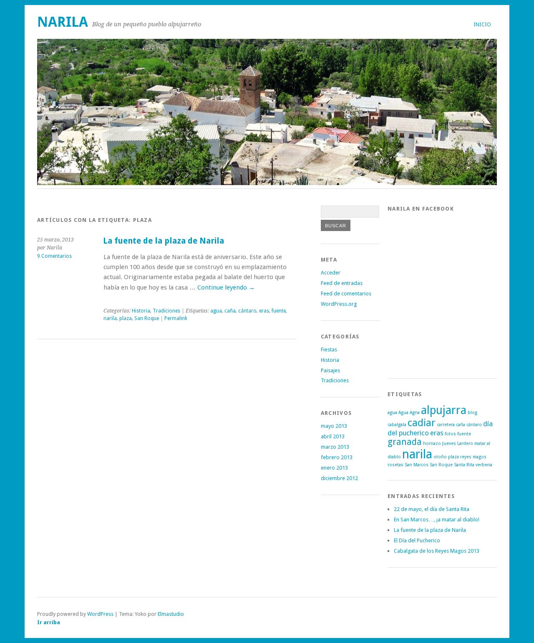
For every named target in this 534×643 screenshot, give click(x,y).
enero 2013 (334, 468)
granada (405, 442)
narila (110, 318)
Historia (141, 311)
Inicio (482, 24)
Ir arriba (48, 622)
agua (216, 311)
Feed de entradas (342, 283)
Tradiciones (166, 311)
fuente (279, 311)
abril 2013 (333, 436)
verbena (484, 465)
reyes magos (473, 457)
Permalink (175, 318)
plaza (125, 318)
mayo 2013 (334, 426)
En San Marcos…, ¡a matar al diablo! (436, 519)
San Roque (146, 318)
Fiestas (329, 349)
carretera (446, 424)
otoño (440, 457)
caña (230, 311)
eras (264, 311)
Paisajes (330, 370)
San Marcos (416, 465)
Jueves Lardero (457, 443)
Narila (62, 22)
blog (472, 412)
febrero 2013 (337, 457)
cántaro (247, 311)
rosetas (395, 465)
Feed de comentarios (346, 293)
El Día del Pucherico (417, 540)
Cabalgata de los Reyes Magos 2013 (436, 551)
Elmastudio (171, 614)
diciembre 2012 (339, 478)
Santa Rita (464, 465)
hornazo (432, 443)
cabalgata (397, 424)
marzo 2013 (335, 447)
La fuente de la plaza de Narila (163, 241)
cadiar (422, 423)
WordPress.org (339, 304)
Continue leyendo (226, 287)
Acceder (330, 272)
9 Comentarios (54, 256)
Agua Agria (409, 412)
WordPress (100, 614)
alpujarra (443, 410)
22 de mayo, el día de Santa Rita (431, 509)
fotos (450, 434)
